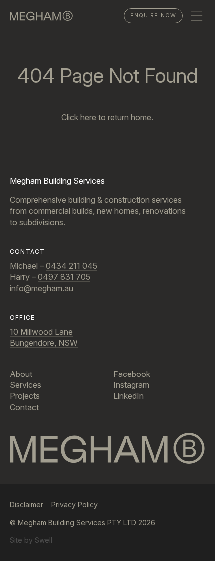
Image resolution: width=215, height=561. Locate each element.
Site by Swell (31, 540)
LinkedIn (129, 396)
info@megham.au (42, 288)
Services (26, 385)
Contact (24, 407)
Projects (25, 396)
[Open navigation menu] (197, 16)
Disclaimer (27, 504)
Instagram (132, 385)
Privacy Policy (75, 504)
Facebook (132, 374)
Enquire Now (153, 15)
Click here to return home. (108, 117)
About (21, 374)
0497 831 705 (64, 277)
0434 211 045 (72, 266)
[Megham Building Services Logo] (107, 448)
